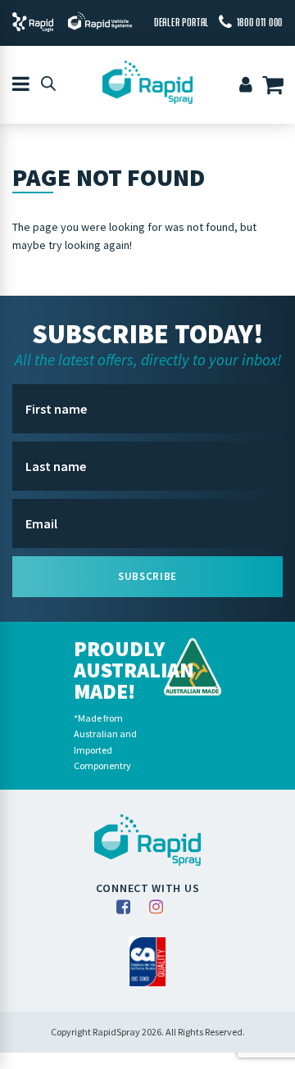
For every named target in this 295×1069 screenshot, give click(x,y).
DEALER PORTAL (181, 22)
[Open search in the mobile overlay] (49, 82)
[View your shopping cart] (275, 87)
